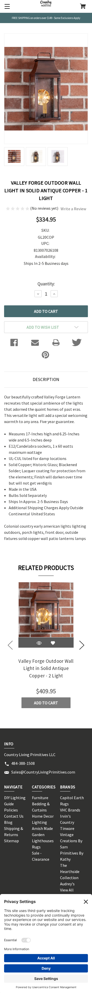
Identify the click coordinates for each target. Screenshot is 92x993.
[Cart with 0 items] (83, 7)
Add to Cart (46, 702)
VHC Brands (70, 810)
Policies (11, 810)
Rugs (36, 846)
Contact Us (14, 816)
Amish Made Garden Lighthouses (43, 834)
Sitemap (11, 840)
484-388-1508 (23, 763)
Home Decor (43, 816)
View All (67, 889)
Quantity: (46, 284)
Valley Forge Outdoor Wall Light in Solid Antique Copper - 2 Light (45, 668)
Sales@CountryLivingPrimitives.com (43, 772)
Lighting (39, 822)
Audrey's (67, 883)
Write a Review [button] (73, 208)
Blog (8, 822)
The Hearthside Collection (69, 871)
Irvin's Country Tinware (67, 822)
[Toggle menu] (6, 6)
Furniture (40, 797)
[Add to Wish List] (53, 643)
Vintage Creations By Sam (71, 840)
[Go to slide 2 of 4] (82, 645)
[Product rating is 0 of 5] (18, 208)
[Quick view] (39, 643)
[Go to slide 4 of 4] (10, 645)
